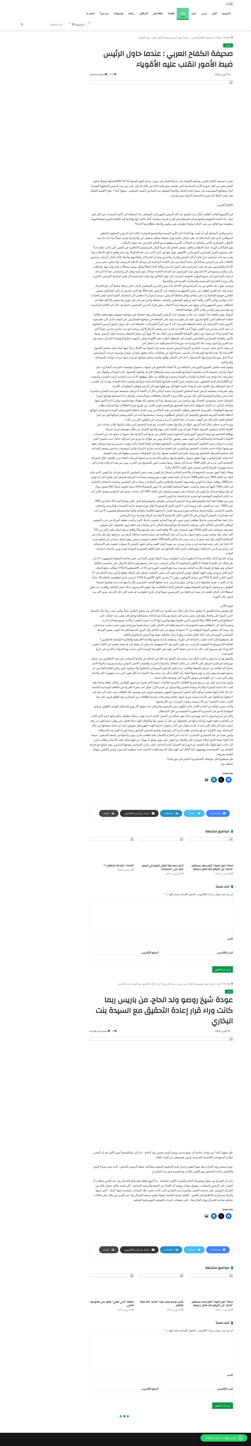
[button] (223, 1438)
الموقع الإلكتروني (149, 952)
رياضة (131, 13)
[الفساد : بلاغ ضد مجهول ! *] (112, 849)
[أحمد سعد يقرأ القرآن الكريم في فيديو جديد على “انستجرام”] (161, 849)
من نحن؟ (104, 13)
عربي (204, 13)
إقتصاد (171, 13)
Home (227, 37)
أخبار (214, 13)
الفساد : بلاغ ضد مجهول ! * (119, 865)
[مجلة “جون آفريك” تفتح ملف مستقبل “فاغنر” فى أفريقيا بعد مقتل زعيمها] (211, 849)
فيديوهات (118, 13)
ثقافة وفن (158, 13)
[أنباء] (229, 4)
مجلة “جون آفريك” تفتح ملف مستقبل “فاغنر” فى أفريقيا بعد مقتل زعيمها (212, 867)
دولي (193, 13)
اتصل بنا (90, 13)
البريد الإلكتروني (225, 952)
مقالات (182, 13)
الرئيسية (226, 13)
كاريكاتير (143, 13)
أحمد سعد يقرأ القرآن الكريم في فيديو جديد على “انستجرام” (162, 867)
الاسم (230, 938)
